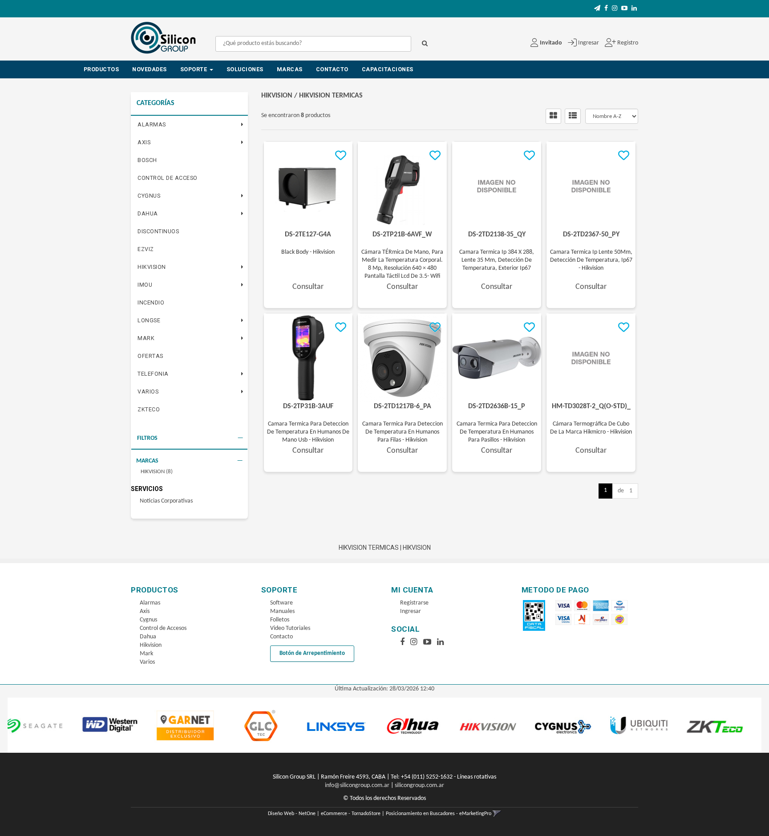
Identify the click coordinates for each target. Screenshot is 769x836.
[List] (573, 116)
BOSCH (147, 160)
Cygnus (148, 620)
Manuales (282, 611)
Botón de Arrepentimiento (312, 653)
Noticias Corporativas (166, 501)
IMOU (145, 284)
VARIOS (148, 391)
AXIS (144, 142)
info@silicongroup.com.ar (357, 785)
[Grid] (553, 116)
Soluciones (245, 69)
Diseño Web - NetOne (292, 813)
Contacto (332, 69)
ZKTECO (149, 409)
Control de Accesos (163, 628)
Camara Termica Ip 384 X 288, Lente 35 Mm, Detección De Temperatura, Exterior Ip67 (496, 260)
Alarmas (150, 603)
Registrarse (414, 603)
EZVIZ (146, 249)
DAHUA (148, 213)
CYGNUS (149, 195)
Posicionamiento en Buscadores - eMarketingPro (438, 813)
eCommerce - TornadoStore (350, 813)
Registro (627, 43)
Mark (146, 653)
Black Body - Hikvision (308, 252)
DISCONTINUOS (158, 231)
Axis (145, 611)
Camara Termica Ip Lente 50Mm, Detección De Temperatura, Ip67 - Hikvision (591, 260)
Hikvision (151, 645)
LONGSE (149, 320)
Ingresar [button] (588, 43)
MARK (146, 338)
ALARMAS (152, 124)
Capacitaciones (387, 69)
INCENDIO (151, 302)
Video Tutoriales (290, 628)
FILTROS (147, 438)
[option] (61, 725)
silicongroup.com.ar (419, 785)
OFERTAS (150, 356)
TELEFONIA (153, 373)
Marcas (290, 69)
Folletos (279, 620)
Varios (147, 662)
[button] (597, 8)
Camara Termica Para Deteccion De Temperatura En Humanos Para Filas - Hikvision (402, 432)
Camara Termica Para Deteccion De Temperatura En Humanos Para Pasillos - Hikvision (497, 432)
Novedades (149, 69)
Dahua (148, 636)
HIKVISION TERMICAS (331, 95)
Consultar (308, 287)
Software (281, 603)
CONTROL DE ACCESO (168, 178)
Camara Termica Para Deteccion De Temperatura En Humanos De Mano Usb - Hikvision (308, 432)
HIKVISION (152, 267)
